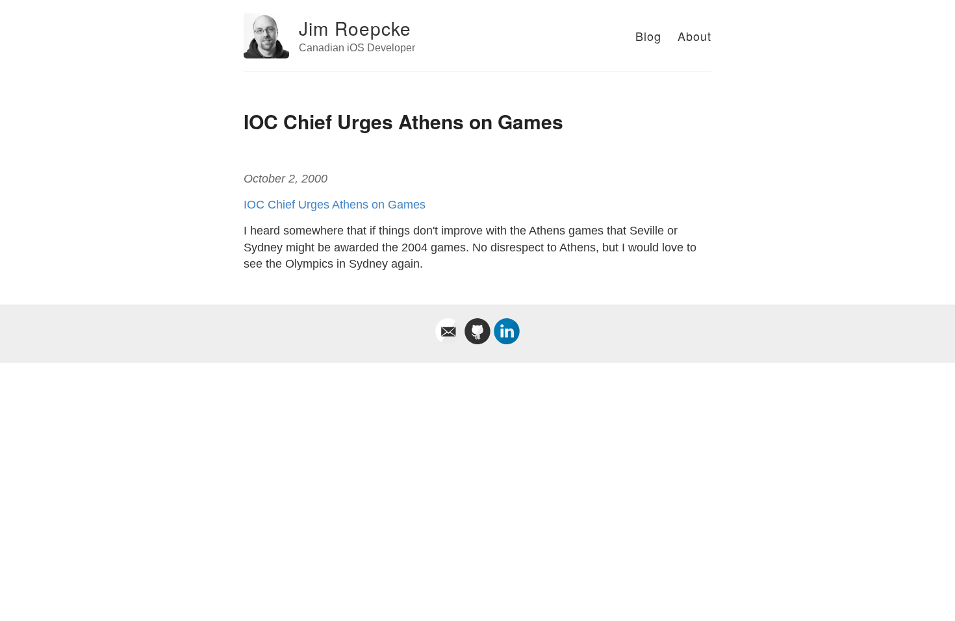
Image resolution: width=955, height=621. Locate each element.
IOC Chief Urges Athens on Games (335, 204)
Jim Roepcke (355, 28)
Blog (648, 35)
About (694, 35)
